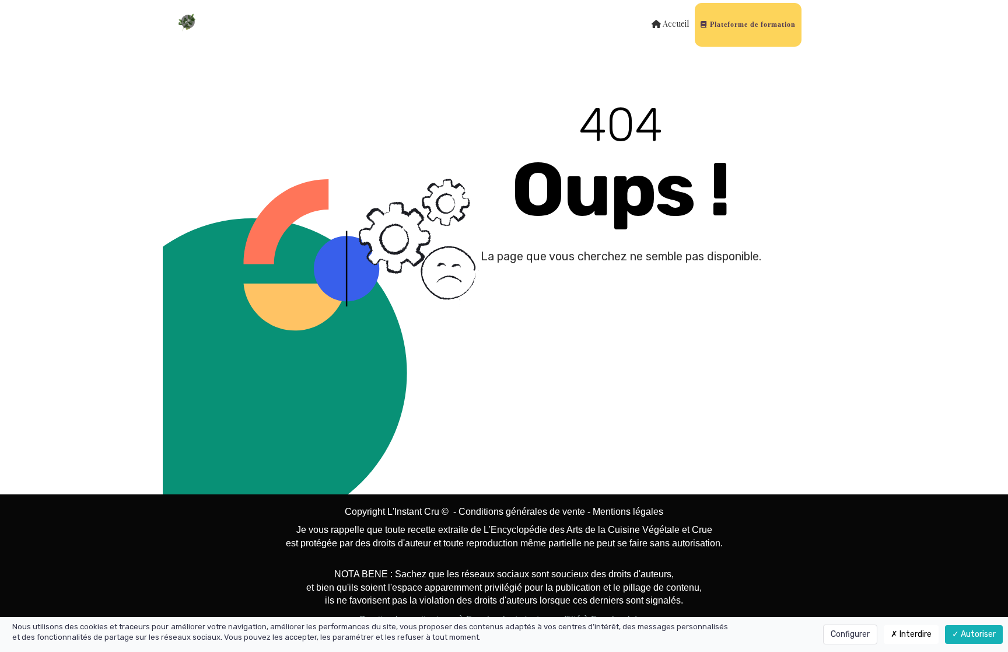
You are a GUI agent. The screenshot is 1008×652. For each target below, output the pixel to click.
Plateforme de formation (752, 24)
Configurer (850, 634)
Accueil (675, 23)
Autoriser (977, 634)
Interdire (915, 634)
